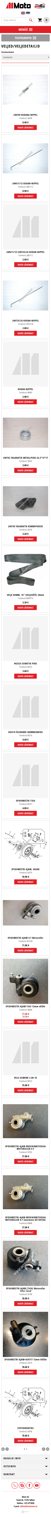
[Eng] (23, 13)
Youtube (36, 1485)
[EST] (28, 13)
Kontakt (9, 1474)
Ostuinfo (10, 1466)
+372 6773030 (15, 1485)
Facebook (29, 1485)
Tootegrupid (23, 38)
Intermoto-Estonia (22, 1485)
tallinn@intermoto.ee (28, 1506)
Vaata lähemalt (25, 127)
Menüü (23, 29)
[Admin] (1, 1)
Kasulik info (12, 1458)
